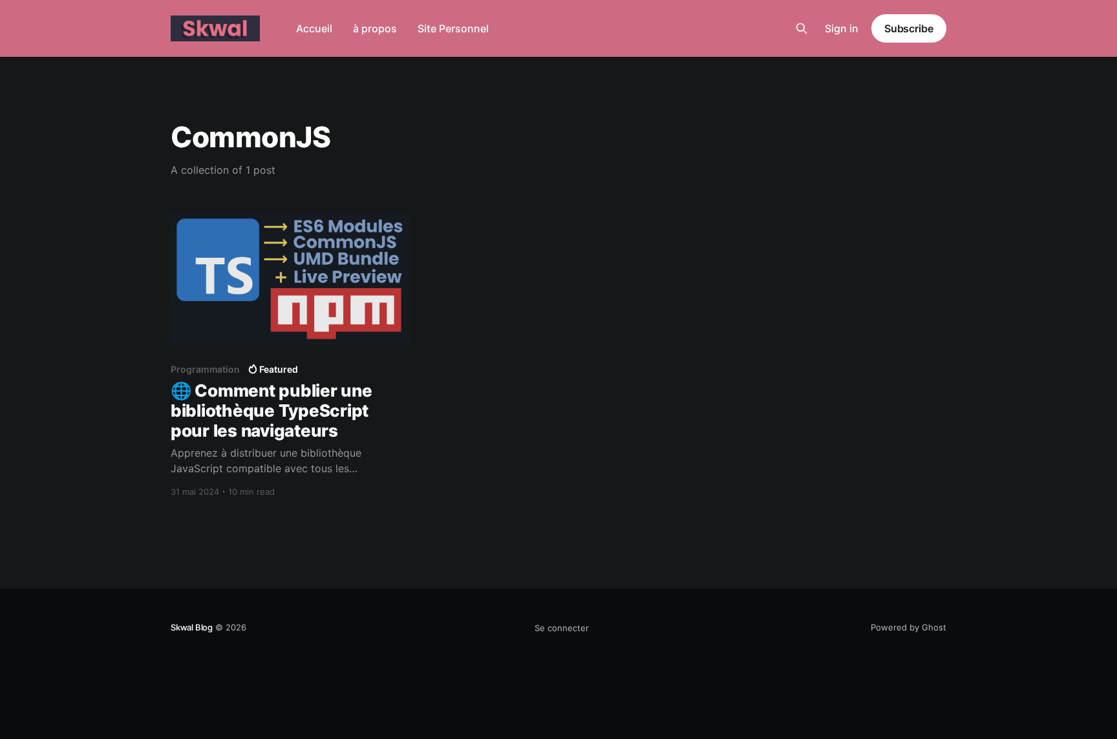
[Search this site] (801, 28)
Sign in (841, 28)
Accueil (314, 28)
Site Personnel (453, 28)
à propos (375, 28)
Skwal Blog (192, 627)
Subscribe (908, 28)
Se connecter (562, 628)
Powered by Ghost (908, 627)
